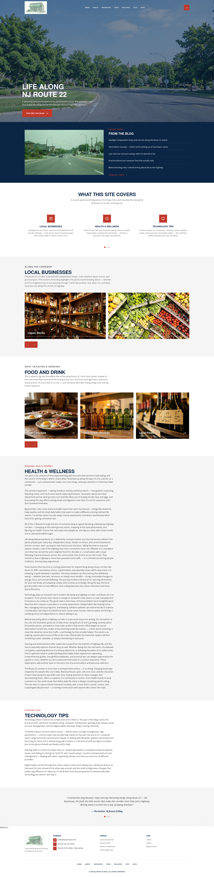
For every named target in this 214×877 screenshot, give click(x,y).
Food (116, 7)
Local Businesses (107, 839)
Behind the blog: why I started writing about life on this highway (136, 167)
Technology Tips (106, 850)
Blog (143, 7)
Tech (135, 7)
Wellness (126, 7)
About (95, 7)
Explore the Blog (37, 113)
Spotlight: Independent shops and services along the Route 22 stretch (138, 140)
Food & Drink (105, 843)
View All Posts (118, 174)
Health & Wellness (107, 846)
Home (87, 7)
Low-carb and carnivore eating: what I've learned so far (132, 153)
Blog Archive (151, 846)
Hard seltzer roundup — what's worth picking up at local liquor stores (138, 147)
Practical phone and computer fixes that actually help (131, 160)
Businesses (106, 7)
